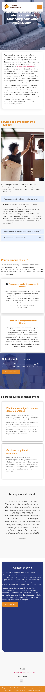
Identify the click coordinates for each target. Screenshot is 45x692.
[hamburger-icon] (39, 7)
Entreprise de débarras (25, 67)
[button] (3, 522)
